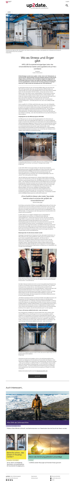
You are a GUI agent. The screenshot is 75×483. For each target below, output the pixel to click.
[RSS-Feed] (12, 480)
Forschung (37, 71)
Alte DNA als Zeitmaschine (17, 423)
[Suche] (67, 5)
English (67, 1)
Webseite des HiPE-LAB (41, 371)
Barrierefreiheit (56, 476)
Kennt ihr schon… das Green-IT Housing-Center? (15, 455)
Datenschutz (34, 478)
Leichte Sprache (56, 478)
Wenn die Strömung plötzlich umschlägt (45, 457)
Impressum (34, 476)
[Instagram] (7, 480)
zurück (9, 12)
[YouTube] (8, 480)
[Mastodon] (10, 480)
